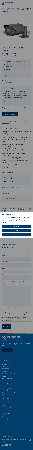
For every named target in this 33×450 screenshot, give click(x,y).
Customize (16, 230)
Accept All (16, 226)
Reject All (16, 234)
